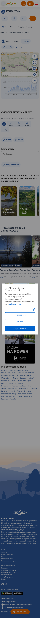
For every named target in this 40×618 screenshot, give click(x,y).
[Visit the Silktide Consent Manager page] (33, 309)
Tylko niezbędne (20, 315)
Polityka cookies (15, 304)
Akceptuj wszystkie (20, 328)
